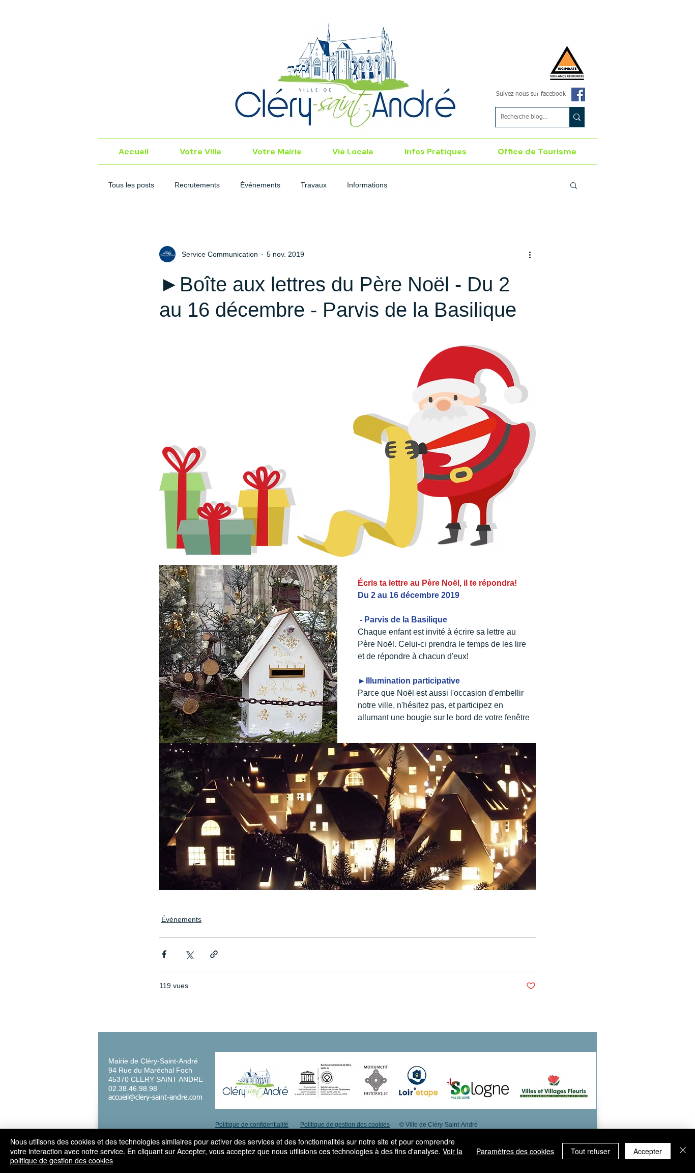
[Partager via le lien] (214, 954)
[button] (200, 151)
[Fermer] (683, 1151)
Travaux (314, 185)
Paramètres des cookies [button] (515, 1151)
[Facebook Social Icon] (578, 94)
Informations (367, 185)
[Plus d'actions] (530, 254)
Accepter (647, 1151)
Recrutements (197, 185)
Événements (260, 185)
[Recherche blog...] (576, 117)
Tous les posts (131, 185)
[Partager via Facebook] (164, 954)
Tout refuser (590, 1151)
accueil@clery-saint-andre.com (155, 1097)
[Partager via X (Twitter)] (189, 954)
